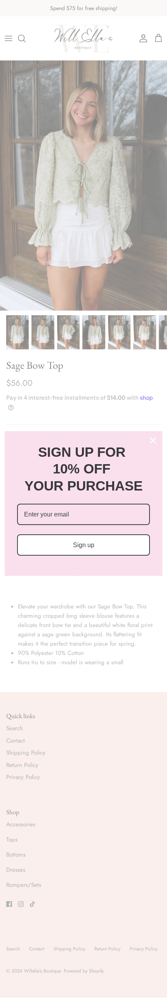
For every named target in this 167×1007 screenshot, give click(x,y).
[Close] (153, 440)
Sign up (83, 545)
